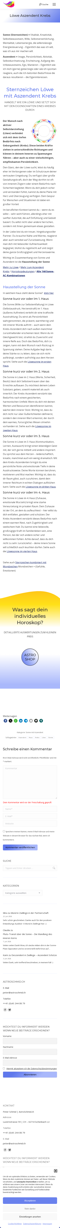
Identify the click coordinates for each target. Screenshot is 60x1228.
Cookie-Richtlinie (15, 1223)
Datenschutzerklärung (32, 1223)
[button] (55, 1170)
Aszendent (22, 737)
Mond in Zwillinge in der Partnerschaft (29, 912)
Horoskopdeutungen (23, 271)
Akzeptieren (30, 1200)
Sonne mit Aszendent (34, 732)
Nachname (8, 1047)
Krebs (37, 737)
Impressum (47, 1223)
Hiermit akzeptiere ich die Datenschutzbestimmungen (31, 1068)
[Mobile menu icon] (54, 4)
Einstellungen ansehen (30, 1216)
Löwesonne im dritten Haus (41, 486)
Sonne (50, 737)
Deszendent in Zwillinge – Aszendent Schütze (34, 955)
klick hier (49, 293)
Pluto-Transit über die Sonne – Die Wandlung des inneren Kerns (27, 936)
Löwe (44, 737)
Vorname (7, 1036)
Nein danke (30, 1208)
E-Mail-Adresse (10, 1057)
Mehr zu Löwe (10, 267)
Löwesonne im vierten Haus (22, 551)
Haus (30, 737)
